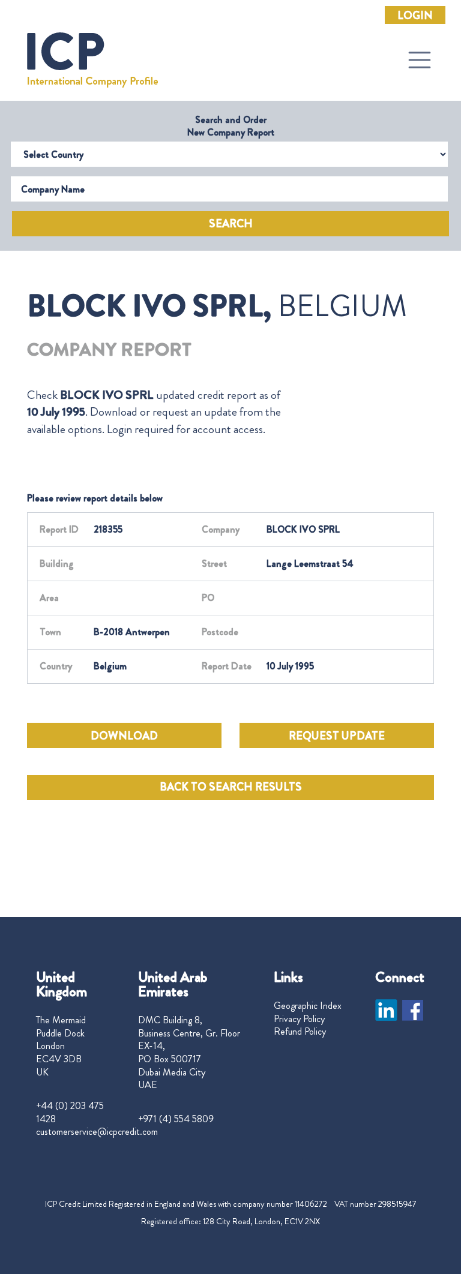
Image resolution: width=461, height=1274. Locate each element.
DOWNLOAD (124, 736)
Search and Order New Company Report (230, 126)
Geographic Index (308, 1005)
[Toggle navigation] (419, 60)
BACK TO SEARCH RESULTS (231, 787)
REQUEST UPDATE (337, 736)
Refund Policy (300, 1031)
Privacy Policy (299, 1019)
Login (415, 15)
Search (231, 224)
